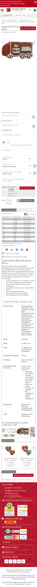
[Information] (33, 116)
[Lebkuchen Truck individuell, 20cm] (17, 50)
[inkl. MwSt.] (26, 214)
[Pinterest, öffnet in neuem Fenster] (27, 250)
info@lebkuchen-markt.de (15, 491)
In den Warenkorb (27, 188)
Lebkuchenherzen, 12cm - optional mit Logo (10, 460)
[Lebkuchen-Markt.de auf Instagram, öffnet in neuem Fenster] (10, 561)
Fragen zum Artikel (11, 253)
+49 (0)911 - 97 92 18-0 (13, 488)
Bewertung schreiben (24, 475)
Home (3, 20)
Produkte (8, 15)
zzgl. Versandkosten (9, 245)
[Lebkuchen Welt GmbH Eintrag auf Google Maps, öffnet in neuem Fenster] (22, 507)
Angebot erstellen (27, 200)
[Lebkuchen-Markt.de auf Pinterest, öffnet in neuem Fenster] (19, 561)
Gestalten (21, 15)
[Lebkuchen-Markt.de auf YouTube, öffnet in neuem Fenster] (23, 561)
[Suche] (29, 10)
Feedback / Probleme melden (15, 257)
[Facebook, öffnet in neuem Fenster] (17, 250)
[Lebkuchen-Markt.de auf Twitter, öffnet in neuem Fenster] (15, 561)
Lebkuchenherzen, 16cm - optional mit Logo (27, 460)
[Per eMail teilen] (11, 250)
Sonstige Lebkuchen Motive (9, 21)
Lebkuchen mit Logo (24, 20)
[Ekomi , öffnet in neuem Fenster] (9, 509)
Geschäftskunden (12, 20)
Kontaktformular (11, 493)
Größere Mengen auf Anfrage (12, 243)
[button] (8, 210)
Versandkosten (12, 196)
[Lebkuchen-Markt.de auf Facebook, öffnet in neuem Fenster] (6, 561)
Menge (4, 187)
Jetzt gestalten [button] (29, 28)
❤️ (4, 142)
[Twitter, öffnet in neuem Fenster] (22, 250)
